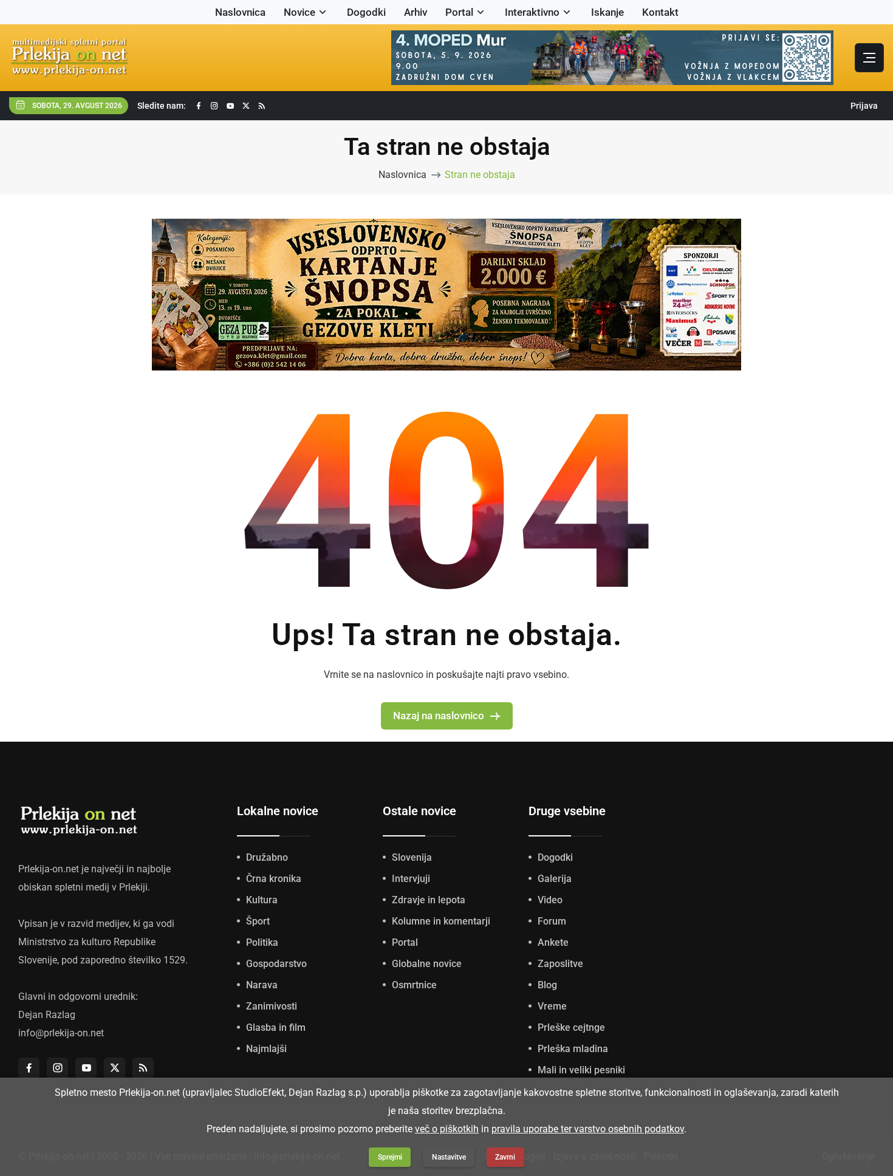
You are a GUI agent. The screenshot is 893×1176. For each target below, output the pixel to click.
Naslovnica (240, 12)
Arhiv (415, 12)
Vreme (552, 1006)
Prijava (864, 106)
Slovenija (412, 857)
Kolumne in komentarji (441, 921)
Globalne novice (427, 963)
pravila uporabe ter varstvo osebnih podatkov (587, 1129)
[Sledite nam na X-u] (246, 106)
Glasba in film (276, 1027)
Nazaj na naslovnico (438, 715)
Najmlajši (266, 1049)
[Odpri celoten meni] (869, 58)
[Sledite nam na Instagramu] (214, 106)
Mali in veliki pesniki (581, 1070)
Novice (299, 12)
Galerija (555, 878)
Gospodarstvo (276, 963)
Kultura (262, 900)
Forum (552, 921)
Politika (262, 942)
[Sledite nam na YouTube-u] (230, 106)
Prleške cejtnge (571, 1027)
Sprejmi (390, 1157)
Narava (262, 985)
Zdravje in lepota (428, 900)
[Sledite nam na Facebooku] (198, 106)
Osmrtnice (414, 985)
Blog (547, 985)
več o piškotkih (447, 1129)
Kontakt (660, 12)
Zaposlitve (560, 963)
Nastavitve (449, 1157)
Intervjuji (411, 878)
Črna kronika (273, 878)
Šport (258, 921)
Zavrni (505, 1157)
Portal (459, 12)
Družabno (267, 857)
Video (550, 900)
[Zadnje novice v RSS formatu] (262, 106)
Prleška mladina (573, 1049)
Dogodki (366, 12)
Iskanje (607, 12)
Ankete (553, 942)
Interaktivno (532, 12)
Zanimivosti (271, 1006)
